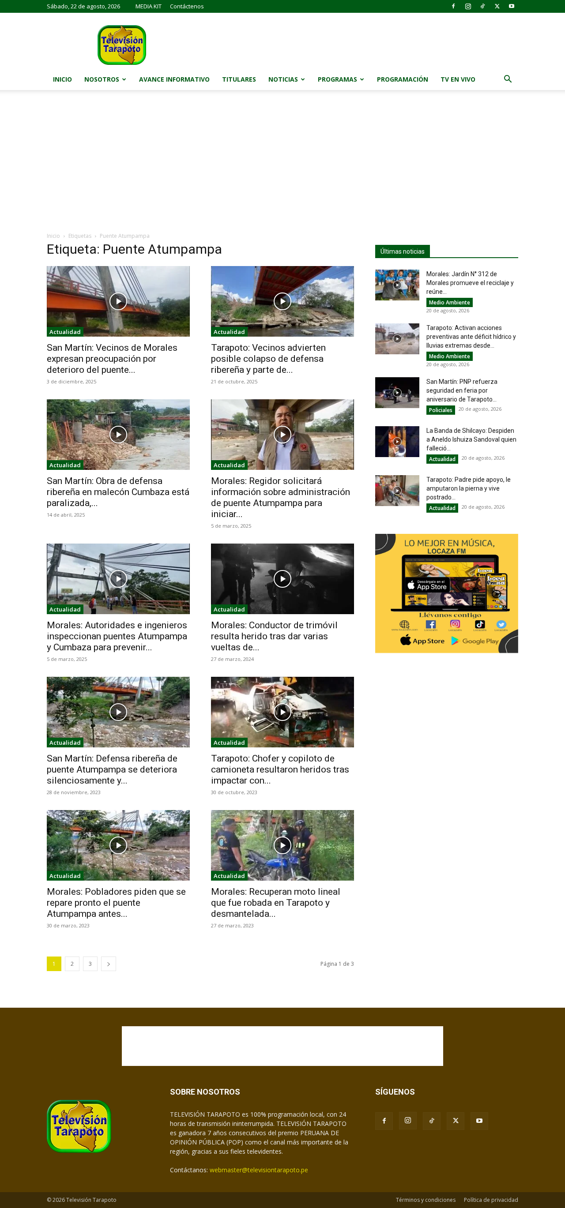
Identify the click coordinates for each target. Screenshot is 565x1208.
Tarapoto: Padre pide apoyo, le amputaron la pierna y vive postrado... (468, 488)
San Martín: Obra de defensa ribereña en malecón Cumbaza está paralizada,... (118, 492)
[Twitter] (497, 6)
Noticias (283, 79)
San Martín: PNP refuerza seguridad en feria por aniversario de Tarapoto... (461, 390)
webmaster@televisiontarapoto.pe (259, 1170)
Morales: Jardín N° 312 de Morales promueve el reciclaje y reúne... (470, 282)
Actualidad (65, 332)
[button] (507, 80)
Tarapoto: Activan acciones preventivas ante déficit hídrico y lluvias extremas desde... (471, 336)
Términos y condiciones (426, 1200)
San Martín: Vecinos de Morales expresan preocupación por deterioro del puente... (112, 358)
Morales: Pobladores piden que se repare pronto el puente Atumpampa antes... (116, 902)
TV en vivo (458, 79)
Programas (337, 79)
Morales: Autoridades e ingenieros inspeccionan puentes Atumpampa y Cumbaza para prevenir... (117, 636)
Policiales (440, 410)
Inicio (62, 79)
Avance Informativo (174, 79)
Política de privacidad (491, 1200)
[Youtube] (511, 6)
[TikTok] (482, 6)
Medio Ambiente (449, 302)
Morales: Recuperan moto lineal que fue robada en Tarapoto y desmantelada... (275, 902)
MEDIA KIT (149, 6)
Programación (402, 79)
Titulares (239, 79)
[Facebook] (453, 6)
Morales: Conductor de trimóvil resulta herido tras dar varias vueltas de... (274, 636)
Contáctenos (187, 6)
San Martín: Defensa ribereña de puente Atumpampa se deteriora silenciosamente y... (112, 769)
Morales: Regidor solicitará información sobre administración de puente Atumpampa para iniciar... (280, 497)
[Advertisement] (282, 165)
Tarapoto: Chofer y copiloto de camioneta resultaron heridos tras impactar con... (280, 769)
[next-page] (108, 964)
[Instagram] (468, 6)
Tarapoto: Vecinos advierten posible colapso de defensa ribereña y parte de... (268, 358)
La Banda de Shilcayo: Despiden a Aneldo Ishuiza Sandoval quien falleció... (471, 439)
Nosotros (101, 79)
